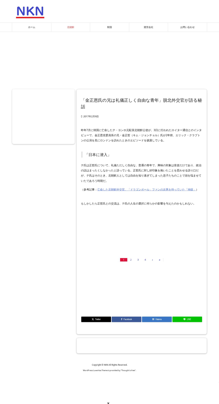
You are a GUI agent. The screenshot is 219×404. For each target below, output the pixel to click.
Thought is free (128, 370)
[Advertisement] (109, 59)
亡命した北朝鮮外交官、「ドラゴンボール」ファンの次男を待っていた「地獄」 (146, 189)
